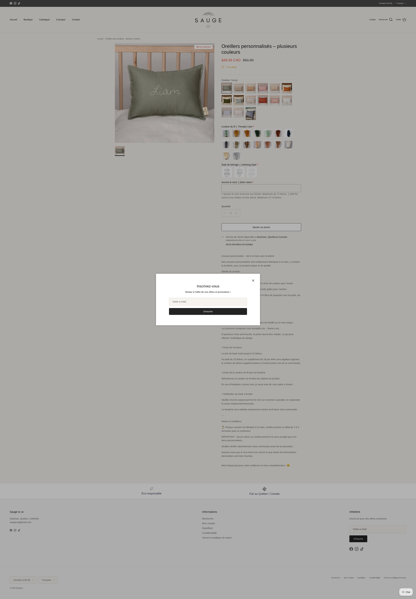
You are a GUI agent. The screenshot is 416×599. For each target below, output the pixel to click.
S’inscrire (208, 311)
